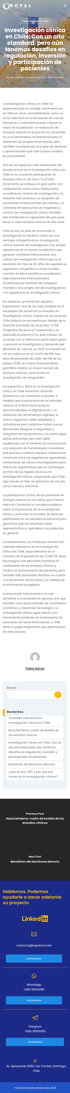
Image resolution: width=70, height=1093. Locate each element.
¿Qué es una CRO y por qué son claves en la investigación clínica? (32, 774)
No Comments (56, 77)
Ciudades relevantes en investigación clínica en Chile (29, 720)
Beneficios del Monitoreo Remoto (31, 764)
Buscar (11, 688)
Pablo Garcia (16, 77)
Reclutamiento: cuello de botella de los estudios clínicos (33, 732)
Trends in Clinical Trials (35, 21)
